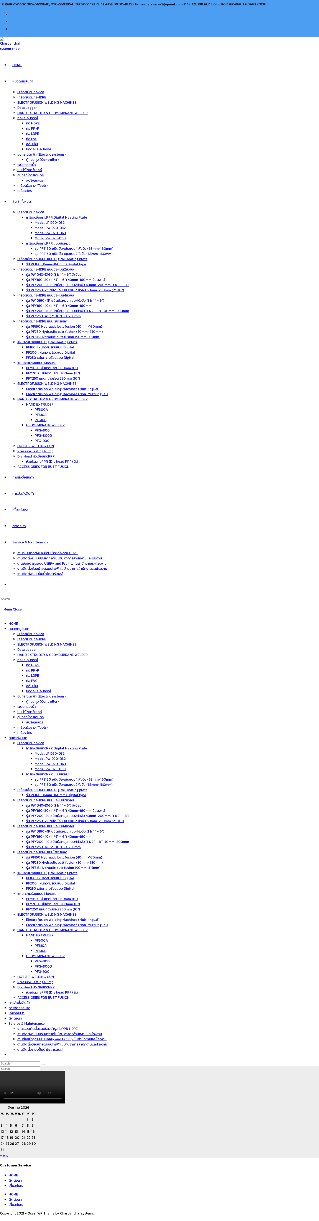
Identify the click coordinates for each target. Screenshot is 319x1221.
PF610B (40, 950)
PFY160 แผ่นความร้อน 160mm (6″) (52, 898)
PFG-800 (42, 961)
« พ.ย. (4, 1155)
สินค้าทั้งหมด (18, 737)
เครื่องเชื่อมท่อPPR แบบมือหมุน (48, 774)
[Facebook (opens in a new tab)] (14, 14)
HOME (13, 623)
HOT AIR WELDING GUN (35, 976)
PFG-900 (42, 971)
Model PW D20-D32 (50, 758)
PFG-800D (43, 966)
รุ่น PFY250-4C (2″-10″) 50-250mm (53, 846)
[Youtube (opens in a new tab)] (14, 21)
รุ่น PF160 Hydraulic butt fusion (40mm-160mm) (64, 857)
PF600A (41, 940)
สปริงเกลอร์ (34, 722)
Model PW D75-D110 (50, 769)
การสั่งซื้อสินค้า (19, 1002)
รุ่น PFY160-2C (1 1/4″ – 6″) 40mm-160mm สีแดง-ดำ (66, 810)
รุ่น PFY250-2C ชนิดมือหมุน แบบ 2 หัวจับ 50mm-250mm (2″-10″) (75, 820)
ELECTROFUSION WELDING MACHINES (46, 644)
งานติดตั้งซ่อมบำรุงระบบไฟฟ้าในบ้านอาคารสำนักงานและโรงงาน (62, 1044)
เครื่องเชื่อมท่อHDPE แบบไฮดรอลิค (42, 852)
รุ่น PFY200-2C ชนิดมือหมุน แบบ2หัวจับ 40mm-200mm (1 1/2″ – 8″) (77, 815)
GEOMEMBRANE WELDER (45, 955)
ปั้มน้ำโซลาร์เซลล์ (29, 711)
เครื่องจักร (24, 732)
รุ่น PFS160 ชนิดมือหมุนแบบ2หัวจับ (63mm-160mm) (73, 784)
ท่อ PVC (31, 680)
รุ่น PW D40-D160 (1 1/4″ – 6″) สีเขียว (53, 805)
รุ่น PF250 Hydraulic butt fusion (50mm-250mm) (64, 862)
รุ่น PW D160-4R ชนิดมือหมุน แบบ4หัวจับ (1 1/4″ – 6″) (65, 831)
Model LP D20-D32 (50, 753)
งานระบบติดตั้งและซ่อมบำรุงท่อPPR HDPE (47, 1028)
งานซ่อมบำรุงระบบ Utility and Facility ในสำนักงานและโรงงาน (62, 1039)
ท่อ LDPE (32, 675)
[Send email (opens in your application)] (12, 28)
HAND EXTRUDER (40, 935)
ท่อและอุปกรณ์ (27, 659)
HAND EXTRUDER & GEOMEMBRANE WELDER (52, 654)
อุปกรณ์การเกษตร (30, 717)
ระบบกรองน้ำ (26, 706)
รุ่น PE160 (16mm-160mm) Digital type (56, 794)
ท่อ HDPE (33, 665)
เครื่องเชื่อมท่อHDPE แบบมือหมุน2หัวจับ (45, 800)
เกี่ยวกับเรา (17, 1013)
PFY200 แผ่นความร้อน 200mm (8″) (53, 904)
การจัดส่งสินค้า (19, 1007)
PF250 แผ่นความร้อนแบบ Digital (50, 888)
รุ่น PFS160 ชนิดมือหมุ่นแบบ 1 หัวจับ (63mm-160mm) (74, 779)
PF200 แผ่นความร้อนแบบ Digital (50, 883)
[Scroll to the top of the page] (1, 1218)
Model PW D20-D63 (50, 763)
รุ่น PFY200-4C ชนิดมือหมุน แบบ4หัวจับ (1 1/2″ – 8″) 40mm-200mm (77, 841)
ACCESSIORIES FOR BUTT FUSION (43, 997)
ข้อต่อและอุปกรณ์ (38, 691)
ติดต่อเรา (15, 1018)
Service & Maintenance (27, 1023)
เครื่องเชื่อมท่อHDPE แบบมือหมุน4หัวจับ (45, 826)
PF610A (41, 945)
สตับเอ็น (32, 685)
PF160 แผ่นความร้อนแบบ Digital (50, 878)
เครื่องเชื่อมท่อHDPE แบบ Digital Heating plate (52, 789)
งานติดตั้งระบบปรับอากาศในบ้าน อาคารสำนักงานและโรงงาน (59, 1033)
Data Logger (27, 649)
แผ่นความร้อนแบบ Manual (36, 893)
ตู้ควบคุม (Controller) (42, 701)
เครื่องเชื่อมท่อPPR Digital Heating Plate (56, 748)
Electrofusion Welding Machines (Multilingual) (62, 919)
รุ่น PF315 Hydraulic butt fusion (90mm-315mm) (63, 867)
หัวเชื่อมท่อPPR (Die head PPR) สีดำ (53, 992)
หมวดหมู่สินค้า (19, 628)
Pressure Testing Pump (35, 981)
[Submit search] (42, 1064)
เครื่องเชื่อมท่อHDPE (31, 639)
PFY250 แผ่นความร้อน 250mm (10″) (53, 909)
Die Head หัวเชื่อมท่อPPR (36, 987)
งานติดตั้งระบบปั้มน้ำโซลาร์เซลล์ (40, 1049)
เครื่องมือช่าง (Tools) (32, 727)
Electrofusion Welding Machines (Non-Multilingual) (67, 924)
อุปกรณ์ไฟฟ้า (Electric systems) (41, 696)
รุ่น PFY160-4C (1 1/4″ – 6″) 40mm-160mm (59, 836)
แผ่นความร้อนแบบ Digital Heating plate (47, 872)
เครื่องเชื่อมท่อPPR (30, 633)
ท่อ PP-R (32, 670)
